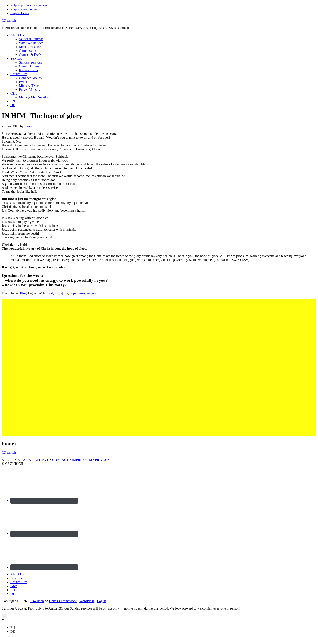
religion (92, 293)
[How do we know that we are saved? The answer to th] (257, 367)
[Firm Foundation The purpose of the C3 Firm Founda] (296, 348)
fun (57, 293)
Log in (101, 601)
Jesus (81, 293)
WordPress (86, 601)
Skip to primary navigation (28, 5)
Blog (23, 293)
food (50, 293)
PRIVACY (102, 460)
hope (73, 293)
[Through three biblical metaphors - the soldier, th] (100, 342)
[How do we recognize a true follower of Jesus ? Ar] (139, 359)
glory (64, 293)
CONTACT (60, 460)
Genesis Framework (63, 601)
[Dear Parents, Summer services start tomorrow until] (21, 336)
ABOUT (8, 460)
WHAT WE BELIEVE (33, 460)
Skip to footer (19, 13)
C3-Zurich (37, 601)
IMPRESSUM (82, 460)
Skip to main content (24, 9)
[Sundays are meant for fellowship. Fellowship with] (218, 354)
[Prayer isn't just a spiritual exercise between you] (178, 353)
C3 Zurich (9, 20)
